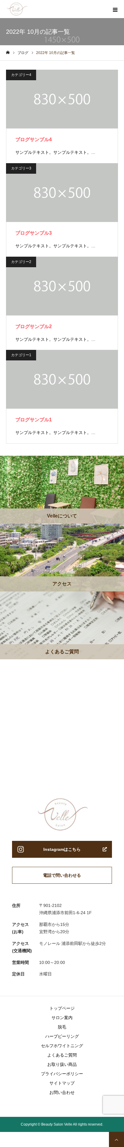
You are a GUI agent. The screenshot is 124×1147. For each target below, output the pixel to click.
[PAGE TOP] (116, 1139)
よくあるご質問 (62, 1055)
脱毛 (62, 1027)
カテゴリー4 (21, 75)
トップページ (62, 1008)
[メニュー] (115, 9)
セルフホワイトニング (62, 1045)
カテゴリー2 (21, 262)
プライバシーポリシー (62, 1073)
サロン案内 (62, 1017)
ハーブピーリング (62, 1036)
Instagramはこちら (62, 849)
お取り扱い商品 (62, 1064)
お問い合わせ (62, 1092)
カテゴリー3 (21, 168)
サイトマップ (62, 1083)
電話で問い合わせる (62, 875)
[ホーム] (8, 53)
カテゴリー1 (21, 355)
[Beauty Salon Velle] (28, 9)
